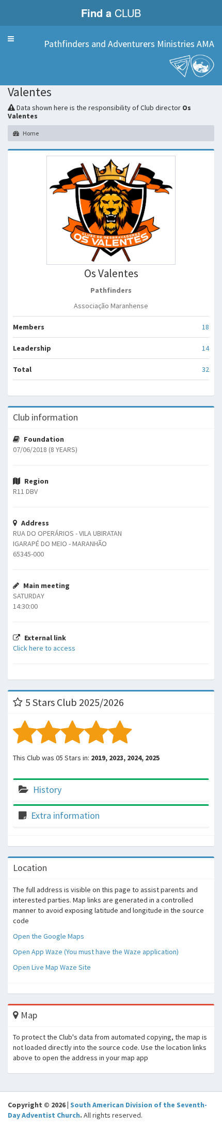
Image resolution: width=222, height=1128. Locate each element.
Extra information (65, 815)
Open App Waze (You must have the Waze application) (96, 951)
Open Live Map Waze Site (52, 967)
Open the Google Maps (48, 936)
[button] (11, 39)
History (47, 789)
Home (30, 133)
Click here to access (44, 648)
